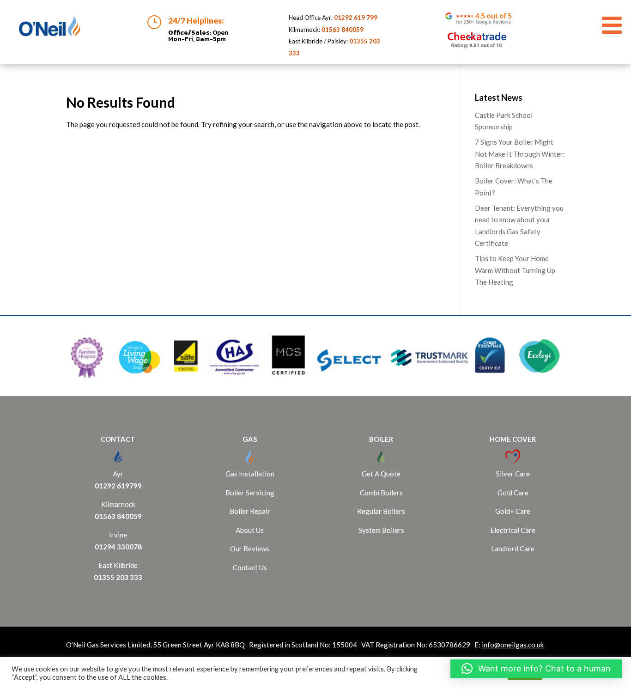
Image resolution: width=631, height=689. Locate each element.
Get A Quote (381, 473)
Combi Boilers (381, 492)
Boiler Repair (250, 511)
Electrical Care (512, 530)
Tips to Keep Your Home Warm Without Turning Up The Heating (515, 270)
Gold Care (513, 492)
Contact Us (250, 567)
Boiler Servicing (249, 492)
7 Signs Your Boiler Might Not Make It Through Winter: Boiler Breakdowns (520, 154)
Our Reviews (249, 548)
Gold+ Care (512, 511)
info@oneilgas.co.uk (513, 644)
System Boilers (381, 530)
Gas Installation (249, 473)
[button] (536, 668)
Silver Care (513, 473)
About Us (250, 530)
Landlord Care (512, 548)
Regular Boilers (381, 511)
